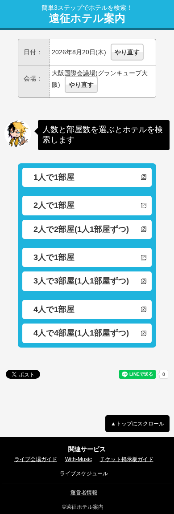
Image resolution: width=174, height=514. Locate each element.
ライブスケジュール (84, 473)
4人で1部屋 (54, 309)
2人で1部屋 (54, 205)
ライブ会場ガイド (35, 459)
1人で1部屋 (54, 177)
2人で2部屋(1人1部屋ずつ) (81, 229)
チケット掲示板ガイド (126, 459)
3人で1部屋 (54, 257)
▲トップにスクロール (137, 424)
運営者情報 (83, 493)
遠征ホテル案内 (87, 18)
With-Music (78, 459)
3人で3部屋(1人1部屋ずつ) (81, 280)
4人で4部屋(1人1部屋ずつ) (81, 332)
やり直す (127, 52)
